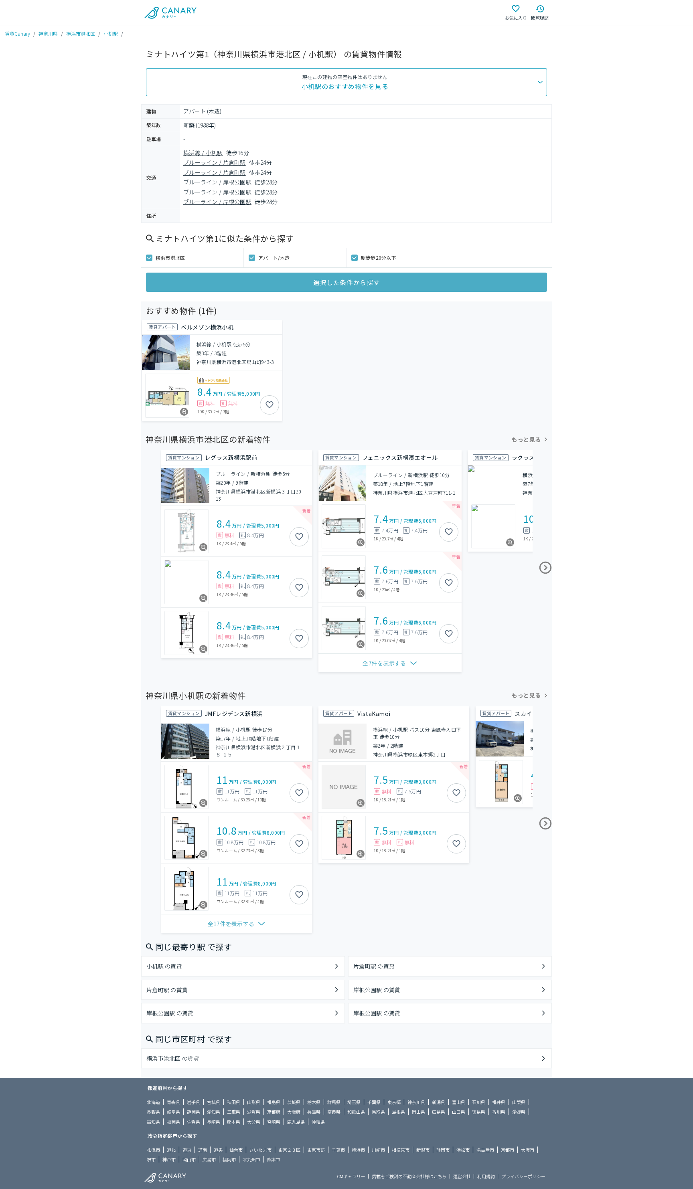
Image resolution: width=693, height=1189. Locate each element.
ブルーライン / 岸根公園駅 (217, 182)
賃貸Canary (17, 33)
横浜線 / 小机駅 (203, 153)
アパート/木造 (274, 257)
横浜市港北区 (80, 33)
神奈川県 (48, 33)
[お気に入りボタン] (269, 405)
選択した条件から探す (346, 282)
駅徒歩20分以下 (378, 257)
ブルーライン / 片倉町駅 (214, 162)
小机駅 (110, 33)
